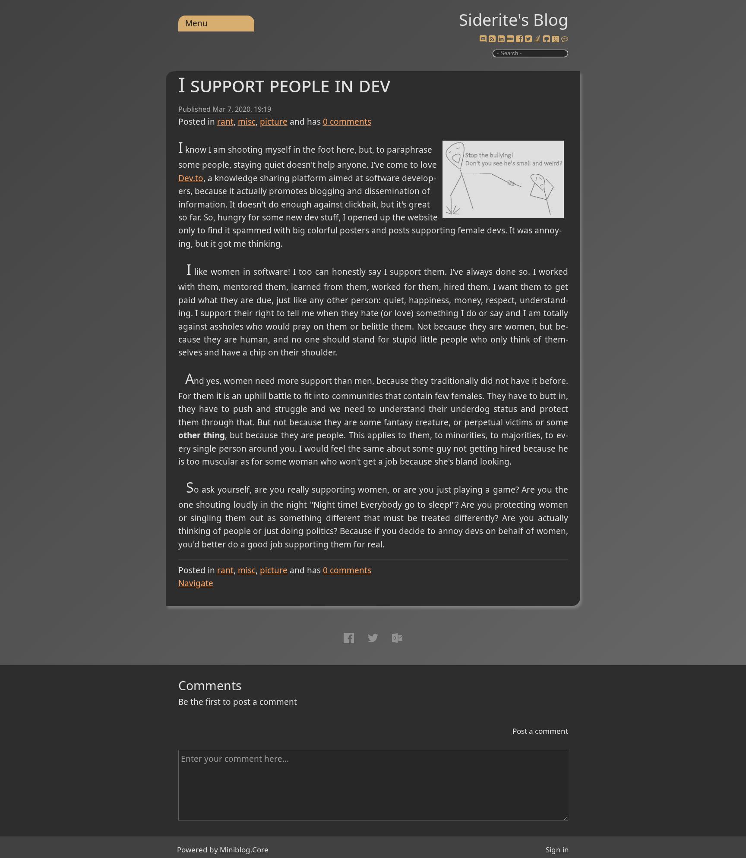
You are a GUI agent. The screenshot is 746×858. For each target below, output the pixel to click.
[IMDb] (510, 39)
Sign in (557, 850)
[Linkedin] (501, 39)
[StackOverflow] (537, 39)
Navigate (195, 583)
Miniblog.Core (244, 850)
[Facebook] (519, 39)
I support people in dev (284, 84)
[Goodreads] (555, 39)
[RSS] (492, 39)
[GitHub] (546, 39)
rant (225, 121)
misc (247, 121)
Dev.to (190, 178)
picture (274, 121)
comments (347, 121)
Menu (196, 23)
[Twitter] (528, 39)
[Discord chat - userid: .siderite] (483, 39)
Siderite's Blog (513, 19)
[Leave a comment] (564, 39)
